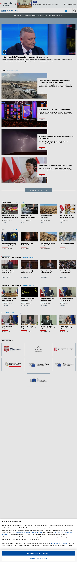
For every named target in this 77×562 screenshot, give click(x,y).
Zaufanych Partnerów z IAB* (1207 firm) (29, 532)
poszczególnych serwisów (59, 543)
